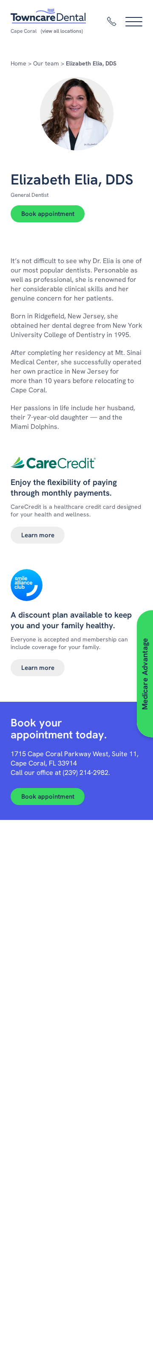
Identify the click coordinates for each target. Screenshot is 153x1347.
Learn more (37, 535)
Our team (46, 63)
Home (18, 63)
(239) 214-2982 (85, 772)
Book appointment (47, 214)
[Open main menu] (133, 21)
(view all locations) (62, 31)
